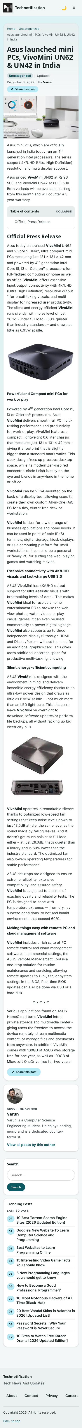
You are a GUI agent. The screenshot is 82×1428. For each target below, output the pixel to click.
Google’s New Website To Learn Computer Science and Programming (42, 1235)
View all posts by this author (31, 1144)
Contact (31, 1395)
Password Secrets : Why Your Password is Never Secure (41, 1325)
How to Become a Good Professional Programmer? (38, 1287)
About (11, 1395)
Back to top (11, 1421)
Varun (47, 82)
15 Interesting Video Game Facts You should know (43, 1262)
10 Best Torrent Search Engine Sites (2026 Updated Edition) (41, 1220)
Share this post (22, 89)
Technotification (30, 7)
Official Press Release (32, 221)
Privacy (51, 1395)
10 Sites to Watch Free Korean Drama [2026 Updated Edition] (42, 1338)
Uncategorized (20, 75)
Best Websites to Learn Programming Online (35, 1249)
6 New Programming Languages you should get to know (43, 1275)
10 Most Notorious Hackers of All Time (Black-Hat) (44, 1300)
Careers (72, 1395)
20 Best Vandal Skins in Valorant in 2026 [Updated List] (45, 1312)
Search (16, 1187)
